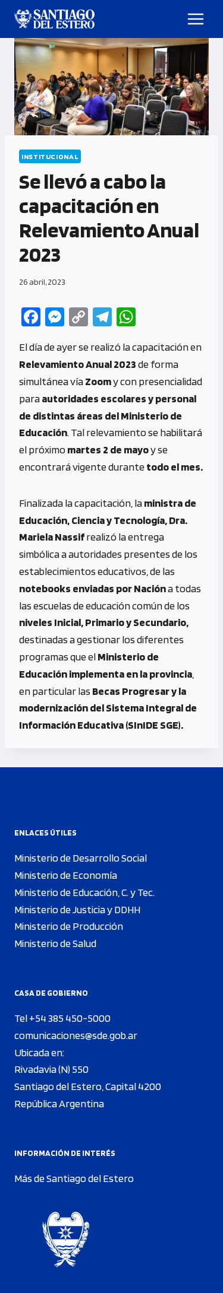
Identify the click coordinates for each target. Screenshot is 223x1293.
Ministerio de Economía (65, 875)
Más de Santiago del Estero (74, 1178)
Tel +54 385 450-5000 (62, 1018)
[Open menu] (196, 18)
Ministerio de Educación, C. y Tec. (84, 892)
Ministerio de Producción (68, 926)
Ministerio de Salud (55, 943)
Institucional (49, 156)
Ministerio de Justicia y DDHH (77, 909)
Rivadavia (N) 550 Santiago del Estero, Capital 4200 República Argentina (87, 1086)
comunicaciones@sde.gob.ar (75, 1035)
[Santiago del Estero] (54, 18)
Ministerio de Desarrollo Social (80, 858)
